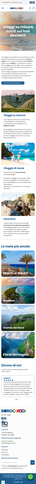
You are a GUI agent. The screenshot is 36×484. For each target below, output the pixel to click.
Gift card (4, 452)
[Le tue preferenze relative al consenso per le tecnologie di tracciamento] (3, 482)
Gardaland (5, 455)
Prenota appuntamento (12, 83)
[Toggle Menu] (2, 8)
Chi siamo (4, 450)
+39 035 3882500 (6, 2)
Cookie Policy (18, 479)
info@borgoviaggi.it (16, 2)
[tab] (16, 399)
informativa (12, 466)
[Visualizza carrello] (34, 8)
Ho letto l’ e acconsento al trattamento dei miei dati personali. (14, 467)
